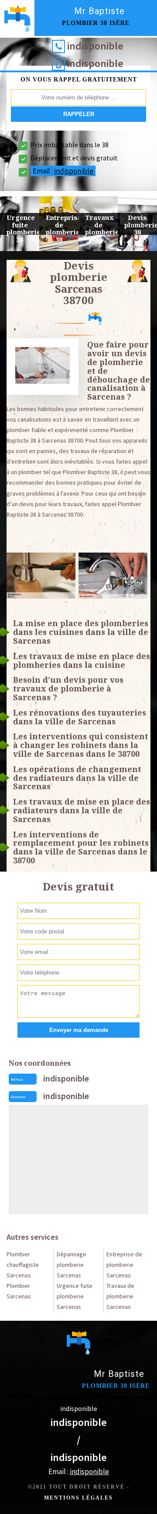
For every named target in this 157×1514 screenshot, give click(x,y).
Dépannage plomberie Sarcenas (71, 1264)
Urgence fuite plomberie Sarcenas (74, 1296)
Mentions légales (78, 1498)
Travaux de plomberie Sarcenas (120, 1296)
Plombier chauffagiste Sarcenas (23, 1264)
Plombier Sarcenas (19, 1291)
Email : (63, 171)
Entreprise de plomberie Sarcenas (124, 1264)
